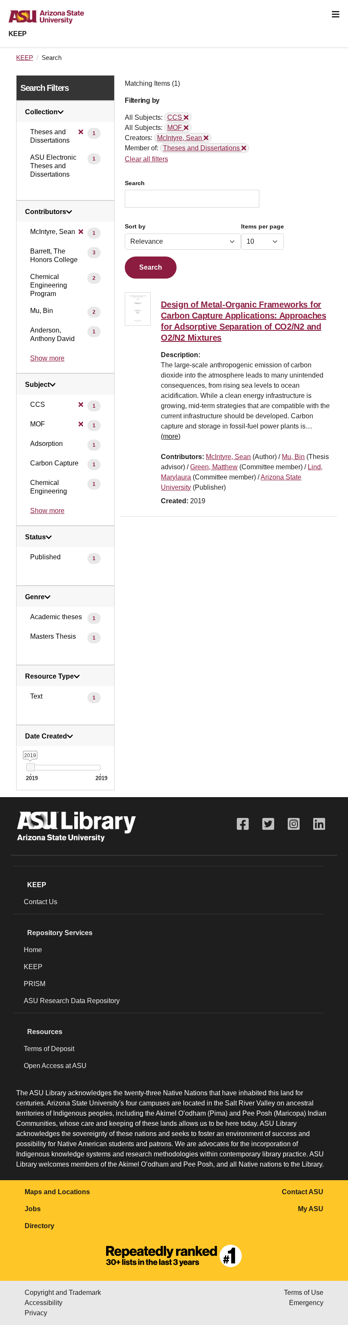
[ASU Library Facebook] (242, 824)
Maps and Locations (57, 1191)
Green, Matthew (214, 467)
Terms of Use (303, 1292)
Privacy (36, 1313)
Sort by (135, 226)
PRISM (34, 983)
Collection (41, 112)
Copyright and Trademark (63, 1292)
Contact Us (40, 901)
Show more (47, 358)
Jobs (33, 1208)
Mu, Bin (293, 456)
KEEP (17, 33)
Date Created (46, 736)
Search (135, 183)
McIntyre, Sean (228, 456)
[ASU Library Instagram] (293, 824)
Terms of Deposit (49, 1048)
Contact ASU (302, 1191)
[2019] (30, 767)
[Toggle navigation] (336, 14)
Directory (39, 1225)
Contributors (45, 212)
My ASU (310, 1208)
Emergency (306, 1302)
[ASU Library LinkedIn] (319, 824)
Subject (37, 384)
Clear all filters (146, 159)
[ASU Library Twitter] (268, 824)
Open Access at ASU (55, 1065)
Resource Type (49, 676)
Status (35, 537)
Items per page (262, 226)
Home (33, 949)
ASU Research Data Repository (72, 1000)
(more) (170, 436)
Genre (35, 597)
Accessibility (43, 1302)
